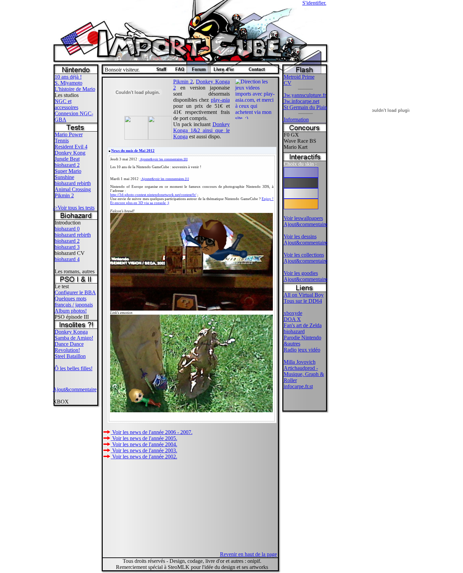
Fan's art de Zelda (303, 325)
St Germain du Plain (304, 107)
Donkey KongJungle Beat (70, 156)
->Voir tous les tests (74, 208)
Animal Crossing (73, 189)
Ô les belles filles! (74, 368)
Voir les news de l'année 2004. (144, 444)
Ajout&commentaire (75, 389)
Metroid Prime (299, 77)
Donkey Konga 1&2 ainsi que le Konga (201, 130)
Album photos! (71, 311)
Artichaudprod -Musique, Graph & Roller (304, 374)
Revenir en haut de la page (248, 554)
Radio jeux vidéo (302, 350)
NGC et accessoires (66, 104)
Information (295, 119)
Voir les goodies (301, 273)
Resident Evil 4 (71, 147)
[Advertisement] (350, 169)
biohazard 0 (67, 229)
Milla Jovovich (300, 362)
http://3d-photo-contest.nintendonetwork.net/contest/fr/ (153, 195)
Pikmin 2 (64, 195)
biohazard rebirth (73, 183)
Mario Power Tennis (69, 137)
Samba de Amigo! (74, 338)
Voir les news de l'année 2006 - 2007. (152, 432)
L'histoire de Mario (75, 89)
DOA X (292, 319)
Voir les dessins (300, 236)
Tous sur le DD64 (303, 301)
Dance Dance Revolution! (69, 347)
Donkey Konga (71, 332)
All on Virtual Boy (304, 295)
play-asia (220, 100)
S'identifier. (314, 3)
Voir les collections (304, 255)
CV (287, 83)
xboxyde (293, 313)
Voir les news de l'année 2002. (144, 456)
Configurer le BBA (75, 292)
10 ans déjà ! (68, 77)
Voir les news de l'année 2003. (144, 450)
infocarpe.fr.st (298, 386)
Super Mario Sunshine (68, 174)
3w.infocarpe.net (300, 101)
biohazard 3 (67, 247)
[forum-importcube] (198, 71)
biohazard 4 (67, 259)
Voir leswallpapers (303, 218)
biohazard (294, 331)
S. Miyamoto (68, 83)
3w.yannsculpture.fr (304, 95)
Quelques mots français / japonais (74, 302)
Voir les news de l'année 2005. (144, 438)
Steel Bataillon (70, 356)
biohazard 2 (67, 165)
